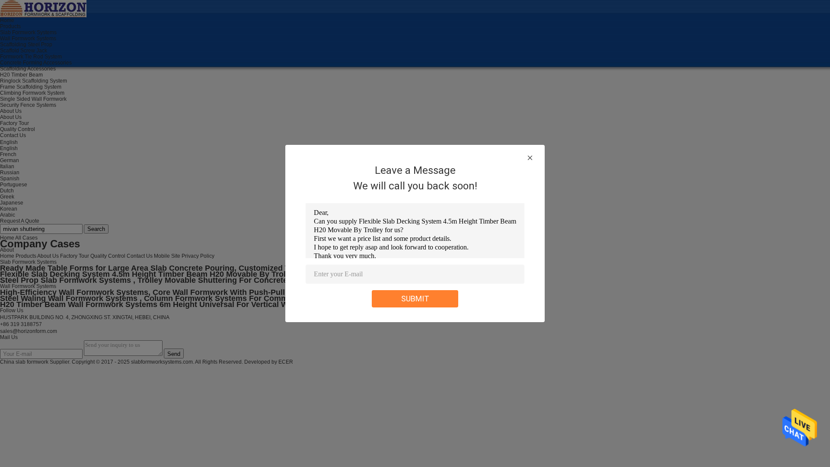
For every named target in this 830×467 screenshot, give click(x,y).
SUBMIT (415, 298)
